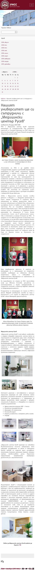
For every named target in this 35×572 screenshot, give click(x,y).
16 (17, 83)
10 (2, 83)
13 (10, 83)
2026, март (4, 56)
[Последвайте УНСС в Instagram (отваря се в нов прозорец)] (30, 569)
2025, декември (5, 64)
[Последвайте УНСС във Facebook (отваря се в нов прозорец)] (23, 569)
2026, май (4, 50)
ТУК (20, 545)
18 (5, 86)
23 (17, 86)
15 (15, 83)
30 (18, 89)
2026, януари (5, 61)
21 (12, 86)
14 (12, 83)
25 (5, 89)
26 (7, 89)
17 (2, 86)
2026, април (4, 53)
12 (7, 83)
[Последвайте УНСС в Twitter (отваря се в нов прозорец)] (26, 569)
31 (2, 92)
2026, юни (4, 47)
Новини (3, 98)
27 (10, 89)
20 (10, 86)
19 (7, 86)
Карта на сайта (7, 568)
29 (15, 89)
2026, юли (4, 45)
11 (5, 83)
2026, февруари (5, 58)
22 (15, 86)
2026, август (5, 42)
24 (2, 89)
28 (13, 89)
